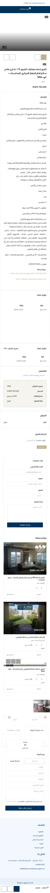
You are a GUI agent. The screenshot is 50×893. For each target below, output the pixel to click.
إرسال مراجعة (25, 525)
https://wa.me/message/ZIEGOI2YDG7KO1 (28, 273)
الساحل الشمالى (37, 840)
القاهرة (40, 832)
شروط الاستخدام (12, 801)
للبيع (44, 64)
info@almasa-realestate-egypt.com (34, 3)
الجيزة (41, 844)
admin (39, 594)
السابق (34, 719)
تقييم (40, 490)
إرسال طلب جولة (25, 808)
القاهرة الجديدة (38, 836)
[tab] (44, 57)
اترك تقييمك (41, 447)
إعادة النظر (38, 502)
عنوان (40, 478)
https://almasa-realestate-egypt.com (31, 279)
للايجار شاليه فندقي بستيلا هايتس (30, 637)
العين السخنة (38, 848)
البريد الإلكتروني (36, 467)
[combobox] (20, 440)
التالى (14, 719)
